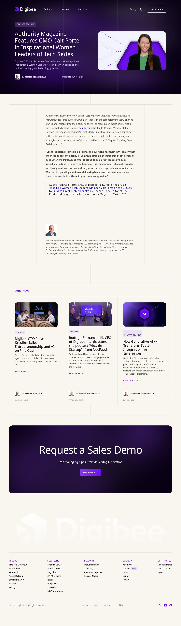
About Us (127, 564)
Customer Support (93, 572)
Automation (14, 572)
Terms (85, 605)
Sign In (161, 572)
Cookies (119, 605)
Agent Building (16, 576)
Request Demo (165, 564)
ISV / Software (54, 576)
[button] (49, 9)
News (125, 572)
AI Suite (12, 583)
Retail (50, 579)
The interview (84, 128)
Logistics (51, 572)
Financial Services (55, 564)
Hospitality (52, 583)
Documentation (91, 564)
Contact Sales (164, 568)
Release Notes (91, 576)
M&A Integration (55, 591)
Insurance (52, 587)
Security (107, 605)
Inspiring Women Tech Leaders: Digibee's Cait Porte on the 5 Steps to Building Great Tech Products (90, 189)
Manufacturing (54, 568)
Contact (126, 576)
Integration (14, 568)
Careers (129, 568)
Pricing (133, 9)
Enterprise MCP (16, 579)
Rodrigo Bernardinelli (35, 77)
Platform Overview (18, 564)
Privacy (126, 579)
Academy (88, 568)
